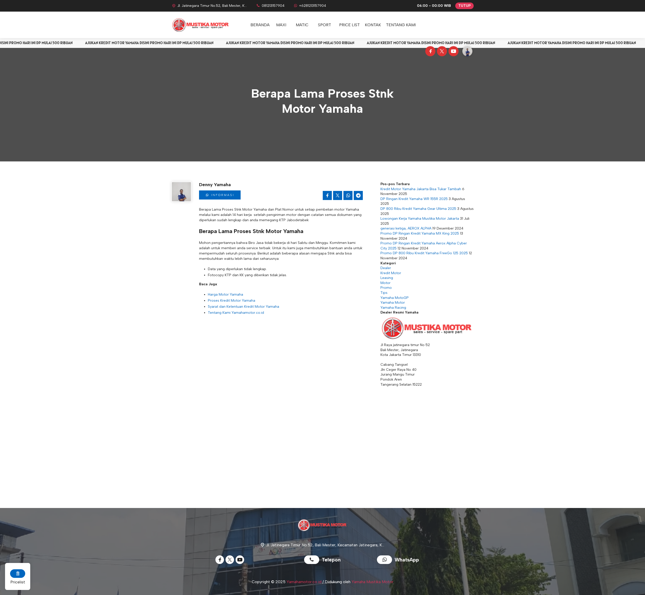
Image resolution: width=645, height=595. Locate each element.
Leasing (386, 278)
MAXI (281, 24)
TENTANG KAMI (401, 24)
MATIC (302, 24)
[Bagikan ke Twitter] (337, 195)
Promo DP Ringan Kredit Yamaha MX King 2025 (419, 233)
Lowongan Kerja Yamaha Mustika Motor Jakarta (419, 218)
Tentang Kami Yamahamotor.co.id (236, 312)
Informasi (222, 195)
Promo (386, 288)
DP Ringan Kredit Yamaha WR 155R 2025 (414, 199)
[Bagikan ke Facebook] (327, 195)
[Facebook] (429, 52)
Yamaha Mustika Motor (372, 581)
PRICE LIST (349, 24)
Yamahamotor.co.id (303, 581)
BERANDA (260, 24)
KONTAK (373, 24)
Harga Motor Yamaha (225, 294)
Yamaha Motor (392, 302)
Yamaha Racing (393, 307)
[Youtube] (453, 52)
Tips (384, 293)
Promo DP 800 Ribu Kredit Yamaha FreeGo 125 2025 (424, 253)
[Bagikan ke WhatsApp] (347, 195)
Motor (385, 283)
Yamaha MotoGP (394, 298)
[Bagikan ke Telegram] (358, 195)
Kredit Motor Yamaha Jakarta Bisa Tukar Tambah (420, 189)
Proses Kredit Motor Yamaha (231, 300)
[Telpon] (313, 560)
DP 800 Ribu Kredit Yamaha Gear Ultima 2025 (418, 209)
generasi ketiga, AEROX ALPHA (405, 228)
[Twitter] (441, 52)
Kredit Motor (390, 273)
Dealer (385, 268)
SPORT (324, 24)
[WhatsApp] (386, 560)
